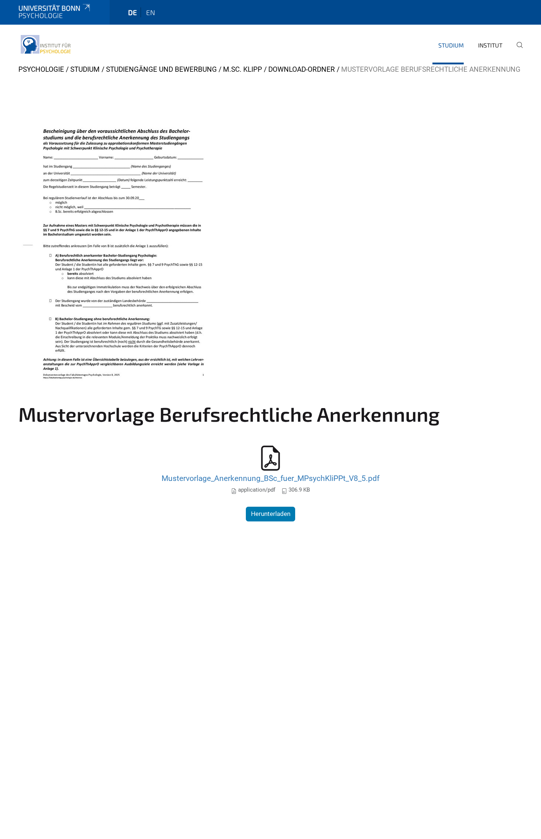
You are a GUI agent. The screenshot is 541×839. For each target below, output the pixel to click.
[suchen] (517, 50)
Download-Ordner (301, 69)
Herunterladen (270, 513)
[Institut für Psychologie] (45, 44)
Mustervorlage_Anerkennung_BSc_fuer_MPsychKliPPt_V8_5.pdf (270, 478)
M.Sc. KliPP (242, 69)
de (132, 12)
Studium (451, 45)
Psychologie (41, 69)
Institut (490, 45)
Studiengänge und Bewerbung (161, 69)
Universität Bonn (49, 8)
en (150, 12)
